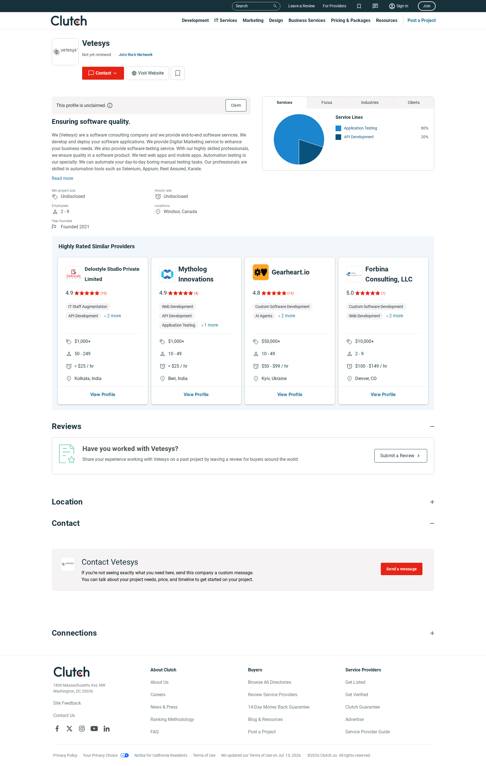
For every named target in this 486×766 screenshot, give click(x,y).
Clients (414, 102)
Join (427, 6)
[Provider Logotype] (65, 51)
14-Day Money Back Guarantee (278, 707)
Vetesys (96, 43)
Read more (62, 178)
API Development (359, 137)
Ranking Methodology (172, 719)
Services (284, 102)
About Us (159, 682)
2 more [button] (114, 315)
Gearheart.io (291, 272)
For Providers (334, 6)
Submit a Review (397, 455)
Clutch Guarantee (362, 707)
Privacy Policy (65, 755)
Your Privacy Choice (100, 755)
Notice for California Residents (160, 755)
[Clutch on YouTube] (94, 728)
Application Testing (360, 128)
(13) (290, 293)
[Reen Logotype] (74, 274)
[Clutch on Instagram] (82, 728)
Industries (370, 102)
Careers (157, 694)
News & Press (163, 707)
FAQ (154, 731)
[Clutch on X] (69, 728)
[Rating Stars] (86, 293)
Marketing (253, 20)
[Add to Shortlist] (177, 73)
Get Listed (355, 682)
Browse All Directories (269, 682)
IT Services (225, 20)
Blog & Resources (265, 719)
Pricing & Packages (350, 20)
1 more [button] (211, 325)
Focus (326, 102)
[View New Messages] (375, 6)
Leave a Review (301, 6)
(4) (196, 293)
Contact (103, 73)
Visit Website (151, 73)
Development (195, 20)
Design (276, 20)
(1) (383, 293)
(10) (103, 293)
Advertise (354, 719)
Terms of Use (204, 755)
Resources (386, 20)
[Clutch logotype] (68, 20)
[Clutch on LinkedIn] (107, 728)
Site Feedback (67, 703)
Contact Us (64, 715)
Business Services (307, 20)
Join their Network (136, 54)
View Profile (102, 394)
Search (242, 6)
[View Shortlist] (359, 6)
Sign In (402, 6)
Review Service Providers (272, 694)
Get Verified (356, 694)
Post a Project (422, 20)
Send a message (401, 569)
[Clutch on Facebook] (57, 728)
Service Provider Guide (367, 731)
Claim (236, 105)
